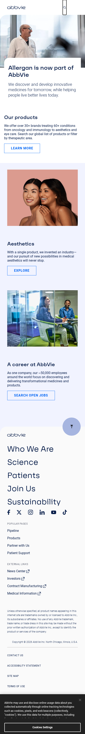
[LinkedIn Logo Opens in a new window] (42, 512)
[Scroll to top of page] (72, 427)
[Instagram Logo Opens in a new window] (30, 512)
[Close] (80, 699)
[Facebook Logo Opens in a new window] (8, 512)
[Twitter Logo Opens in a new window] (19, 512)
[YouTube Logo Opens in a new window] (53, 512)
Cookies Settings (42, 727)
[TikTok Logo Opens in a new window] (65, 512)
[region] (42, 714)
